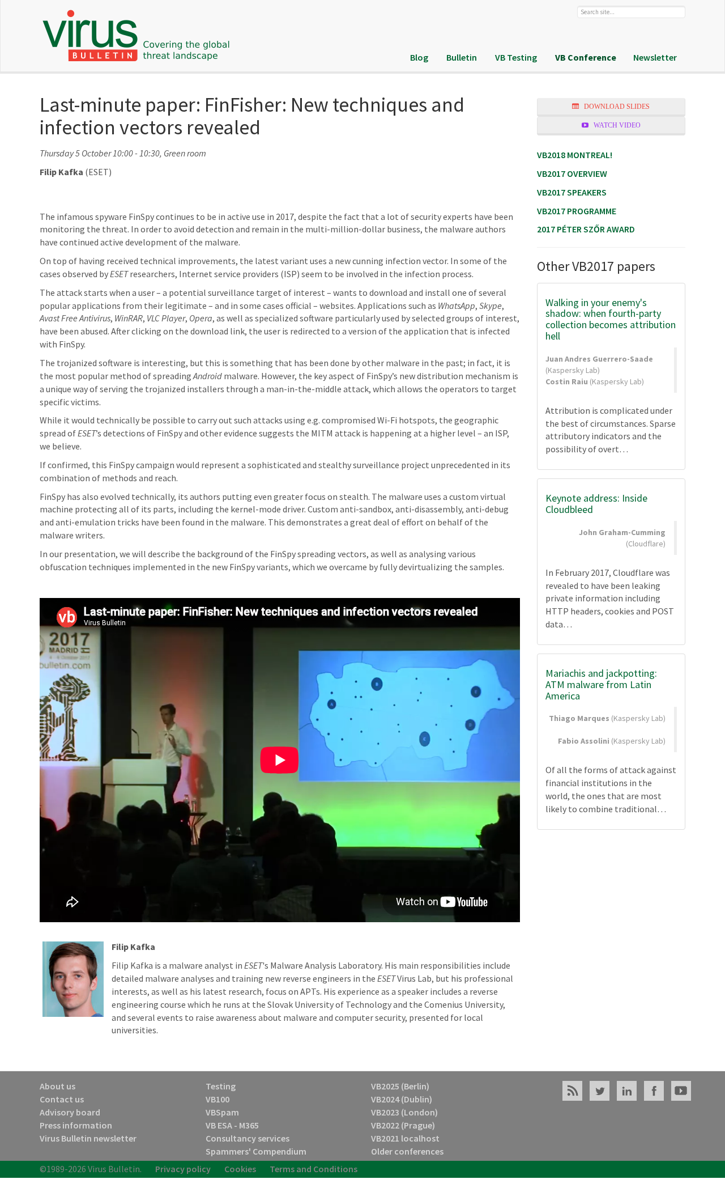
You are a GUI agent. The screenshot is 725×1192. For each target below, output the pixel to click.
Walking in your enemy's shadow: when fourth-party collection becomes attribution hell (610, 319)
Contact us (62, 1099)
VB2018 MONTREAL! (574, 154)
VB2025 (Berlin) (400, 1086)
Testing (221, 1086)
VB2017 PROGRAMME (576, 211)
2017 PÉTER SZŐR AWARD (586, 229)
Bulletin (461, 57)
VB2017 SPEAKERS (572, 192)
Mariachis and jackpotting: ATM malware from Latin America (601, 684)
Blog (419, 57)
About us (57, 1086)
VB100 (217, 1099)
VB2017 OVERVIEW (572, 173)
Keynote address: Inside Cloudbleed (596, 503)
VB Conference (585, 57)
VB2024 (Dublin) (401, 1099)
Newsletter (655, 57)
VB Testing (516, 57)
